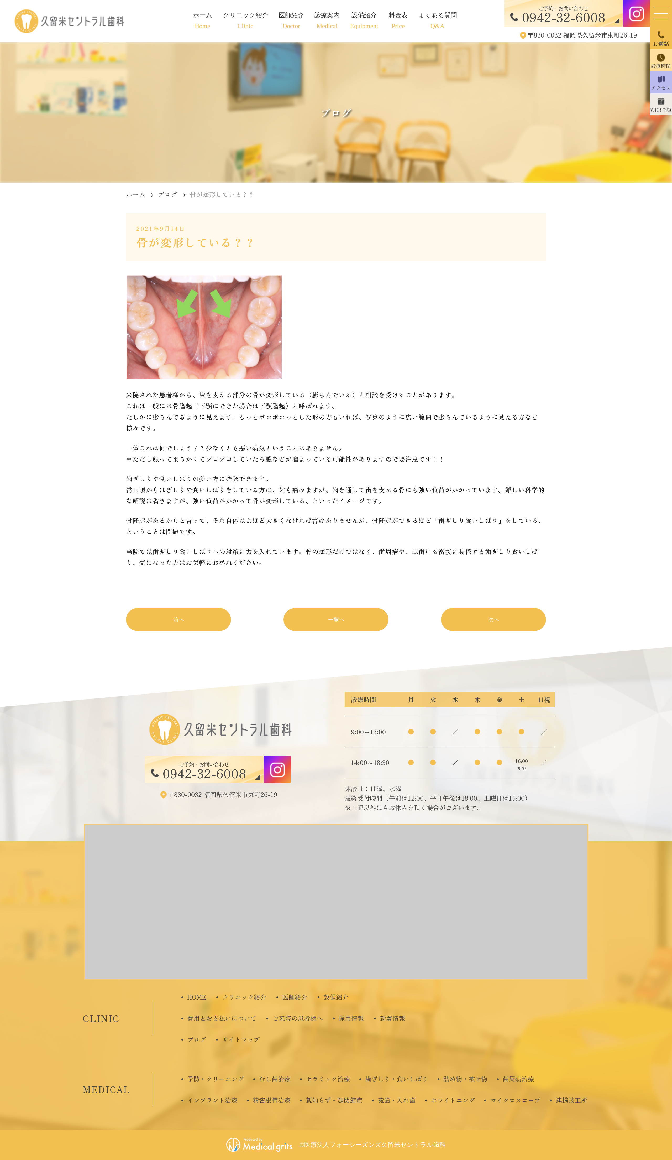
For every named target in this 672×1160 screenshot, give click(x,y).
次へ (493, 619)
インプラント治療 (212, 1100)
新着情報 (392, 1018)
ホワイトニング (453, 1100)
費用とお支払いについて (221, 1018)
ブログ (196, 1039)
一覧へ (336, 619)
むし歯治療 (275, 1078)
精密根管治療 (272, 1100)
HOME (196, 996)
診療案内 (327, 20)
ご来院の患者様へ (297, 1018)
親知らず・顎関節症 (334, 1100)
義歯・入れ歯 (397, 1100)
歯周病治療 (518, 1078)
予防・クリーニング (215, 1078)
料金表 (398, 20)
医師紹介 (291, 20)
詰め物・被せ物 (465, 1078)
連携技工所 (571, 1100)
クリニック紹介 (245, 20)
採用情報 (351, 1018)
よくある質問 (437, 20)
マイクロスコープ (515, 1100)
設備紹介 (364, 20)
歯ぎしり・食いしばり (396, 1078)
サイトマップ (241, 1039)
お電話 (661, 43)
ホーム (202, 20)
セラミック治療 (328, 1078)
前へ (178, 619)
